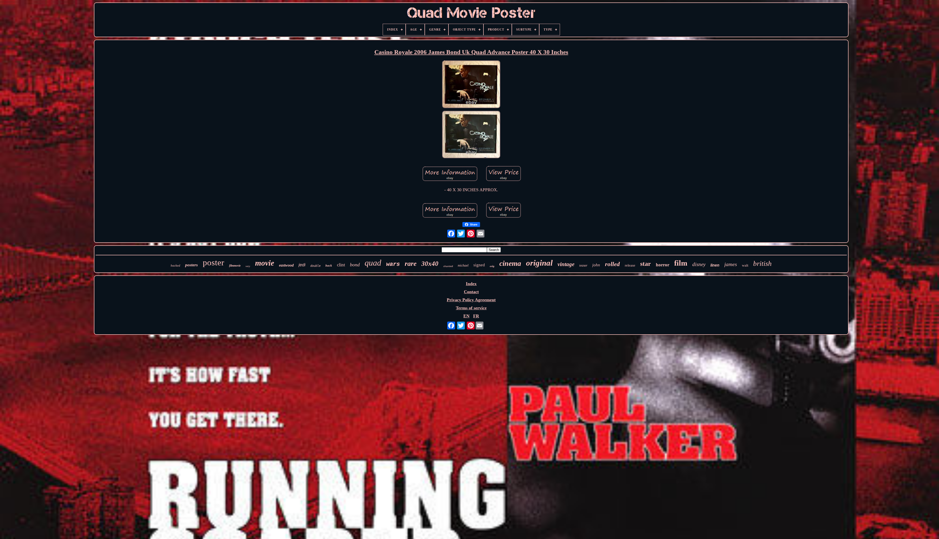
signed (479, 265)
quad (373, 262)
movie (264, 262)
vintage (566, 264)
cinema (510, 263)
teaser (583, 265)
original (539, 262)
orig (492, 266)
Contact (471, 291)
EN (466, 316)
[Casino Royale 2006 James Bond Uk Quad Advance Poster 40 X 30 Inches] (471, 85)
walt (745, 265)
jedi (302, 264)
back (328, 265)
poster (213, 262)
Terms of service (471, 307)
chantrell (448, 266)
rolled (612, 264)
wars (393, 264)
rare (410, 263)
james (730, 264)
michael (463, 265)
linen (714, 265)
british (762, 263)
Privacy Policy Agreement (471, 299)
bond (355, 264)
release (630, 265)
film (680, 263)
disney (698, 264)
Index (471, 283)
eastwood (286, 265)
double (315, 266)
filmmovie (235, 265)
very (248, 266)
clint (341, 264)
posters (191, 264)
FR (476, 316)
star (645, 263)
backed (175, 265)
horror (662, 264)
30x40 (429, 263)
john (596, 265)
